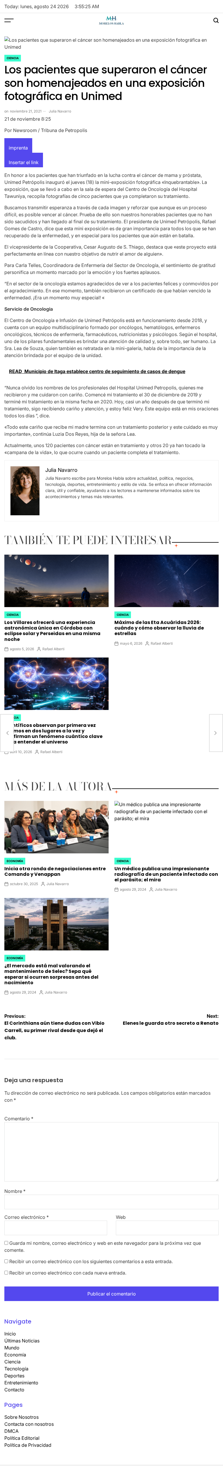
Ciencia (13, 58)
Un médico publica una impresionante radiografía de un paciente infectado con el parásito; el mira (166, 874)
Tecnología (16, 1369)
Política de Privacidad (27, 1445)
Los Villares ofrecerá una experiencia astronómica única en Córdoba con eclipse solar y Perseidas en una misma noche (52, 631)
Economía (15, 861)
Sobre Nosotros (21, 1417)
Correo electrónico (26, 1217)
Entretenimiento (21, 1383)
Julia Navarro (60, 111)
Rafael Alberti (53, 649)
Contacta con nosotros (29, 1424)
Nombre (15, 1191)
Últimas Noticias (21, 1341)
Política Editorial (21, 1438)
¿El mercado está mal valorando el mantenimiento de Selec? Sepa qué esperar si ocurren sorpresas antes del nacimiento (51, 974)
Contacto (14, 1390)
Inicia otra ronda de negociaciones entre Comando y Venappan (55, 871)
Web (121, 1217)
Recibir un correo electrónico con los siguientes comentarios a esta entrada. (91, 1261)
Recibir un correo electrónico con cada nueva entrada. (67, 1273)
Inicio (10, 1334)
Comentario (18, 1119)
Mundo (11, 1348)
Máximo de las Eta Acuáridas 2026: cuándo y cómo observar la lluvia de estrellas (159, 628)
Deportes (14, 1376)
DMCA (11, 1431)
